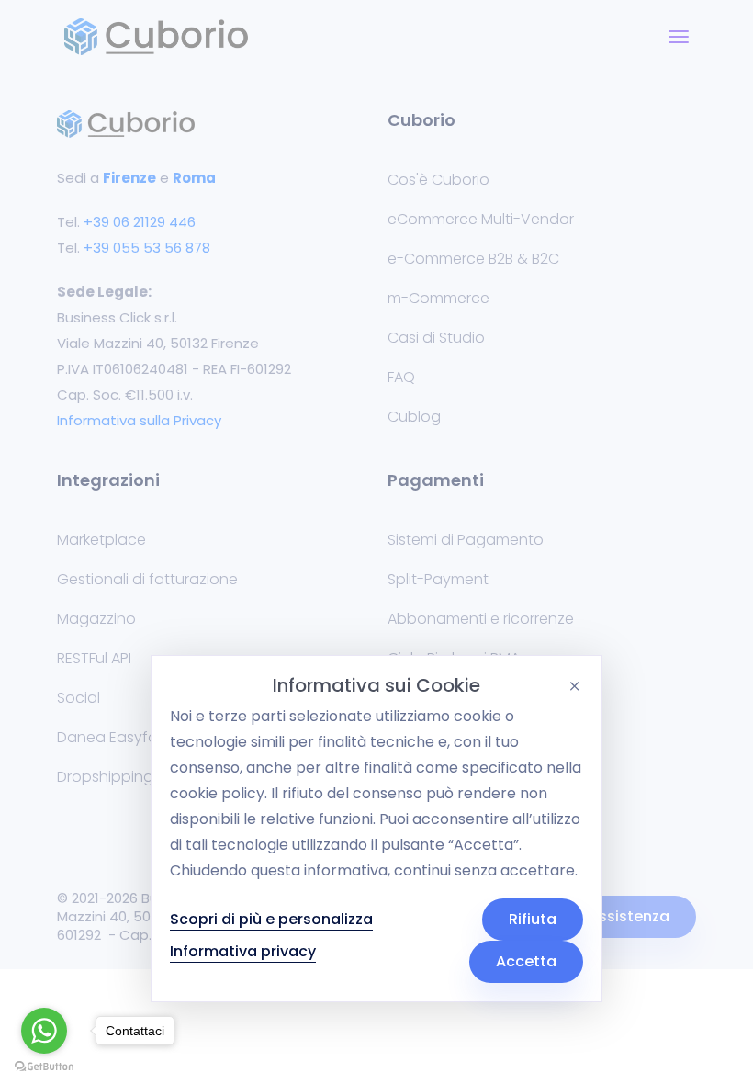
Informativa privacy (243, 951)
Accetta (526, 961)
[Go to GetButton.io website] (44, 1065)
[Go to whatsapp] (44, 1031)
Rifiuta (532, 919)
